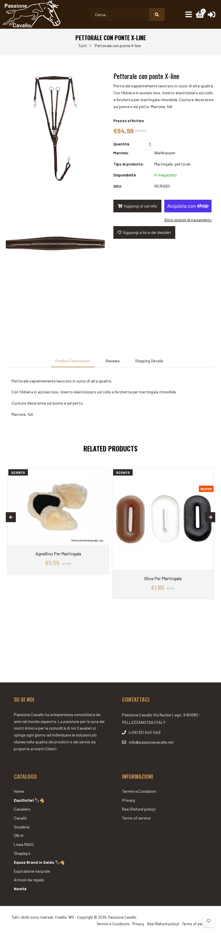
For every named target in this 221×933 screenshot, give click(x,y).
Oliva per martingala (163, 578)
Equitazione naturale (32, 871)
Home (19, 791)
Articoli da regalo (29, 879)
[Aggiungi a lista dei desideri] (103, 472)
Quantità (121, 143)
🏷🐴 (29, 800)
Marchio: (121, 152)
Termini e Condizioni (139, 791)
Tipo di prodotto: (128, 163)
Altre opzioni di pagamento (188, 219)
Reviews (113, 360)
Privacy (128, 800)
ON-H (18, 835)
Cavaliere (22, 809)
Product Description (72, 360)
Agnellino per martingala (58, 553)
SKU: (117, 186)
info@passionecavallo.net (151, 742)
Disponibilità (124, 174)
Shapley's (22, 853)
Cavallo (20, 817)
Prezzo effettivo (128, 120)
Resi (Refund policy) (138, 809)
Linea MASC (24, 844)
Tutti (82, 45)
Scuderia (21, 826)
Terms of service (136, 817)
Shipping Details (149, 360)
